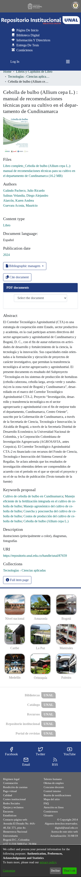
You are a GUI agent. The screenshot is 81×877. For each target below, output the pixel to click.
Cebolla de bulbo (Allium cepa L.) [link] (46, 521)
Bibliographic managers (24, 266)
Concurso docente (54, 787)
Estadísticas (9, 815)
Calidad (7, 795)
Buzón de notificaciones (57, 795)
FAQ (46, 803)
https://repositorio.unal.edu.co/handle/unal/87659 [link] (35, 555)
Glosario (48, 815)
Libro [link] (6, 225)
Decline (55, 870)
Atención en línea (54, 807)
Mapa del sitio (52, 799)
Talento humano (53, 779)
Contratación (10, 783)
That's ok (69, 870)
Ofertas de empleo (54, 783)
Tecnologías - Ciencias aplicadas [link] (28, 76)
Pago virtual (10, 791)
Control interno (52, 791)
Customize (9, 870)
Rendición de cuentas (15, 787)
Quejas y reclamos (13, 807)
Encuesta (8, 811)
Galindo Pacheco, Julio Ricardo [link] (24, 190)
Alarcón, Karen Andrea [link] (18, 200)
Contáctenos (51, 811)
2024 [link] (6, 254)
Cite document (19, 277)
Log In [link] (15, 61)
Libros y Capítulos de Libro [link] (34, 71)
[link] (39, 171)
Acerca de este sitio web (64, 831)
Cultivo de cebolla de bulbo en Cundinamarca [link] (33, 496)
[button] (40, 20)
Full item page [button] (19, 580)
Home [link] (7, 71)
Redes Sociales (11, 803)
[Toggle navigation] (68, 62)
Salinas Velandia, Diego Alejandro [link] (25, 195)
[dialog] (40, 861)
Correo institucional (14, 799)
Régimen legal (11, 779)
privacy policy (48, 862)
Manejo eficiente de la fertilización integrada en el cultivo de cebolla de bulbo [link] (39, 501)
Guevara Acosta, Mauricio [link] (20, 205)
